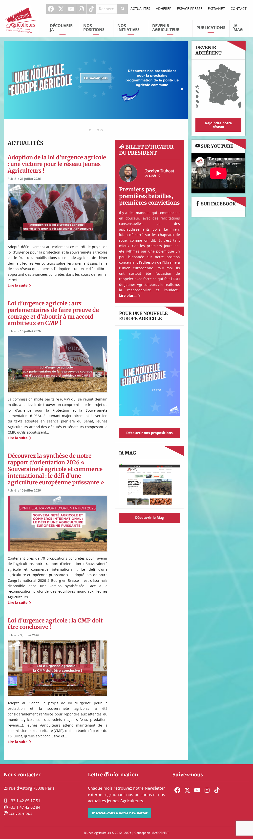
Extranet (216, 8)
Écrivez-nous (20, 813)
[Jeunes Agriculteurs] (21, 18)
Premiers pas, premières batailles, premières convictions (149, 196)
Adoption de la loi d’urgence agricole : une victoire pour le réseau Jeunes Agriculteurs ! (57, 164)
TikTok (91, 9)
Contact (239, 8)
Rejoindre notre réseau (218, 125)
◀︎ (11, 90)
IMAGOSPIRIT (160, 833)
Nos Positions (94, 27)
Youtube (71, 9)
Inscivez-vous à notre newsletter (120, 813)
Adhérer (163, 8)
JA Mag (238, 27)
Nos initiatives (128, 27)
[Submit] (122, 9)
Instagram (81, 9)
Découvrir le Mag (149, 517)
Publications (210, 27)
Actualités (140, 8)
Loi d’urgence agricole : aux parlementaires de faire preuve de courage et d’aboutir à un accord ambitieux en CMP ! (53, 313)
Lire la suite (17, 285)
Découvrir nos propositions (149, 432)
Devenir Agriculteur (166, 27)
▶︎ (184, 90)
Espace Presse (189, 8)
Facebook (51, 9)
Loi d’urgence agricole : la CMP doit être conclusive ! (55, 624)
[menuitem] (51, 9)
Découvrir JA (61, 27)
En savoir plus (96, 78)
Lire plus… (128, 295)
